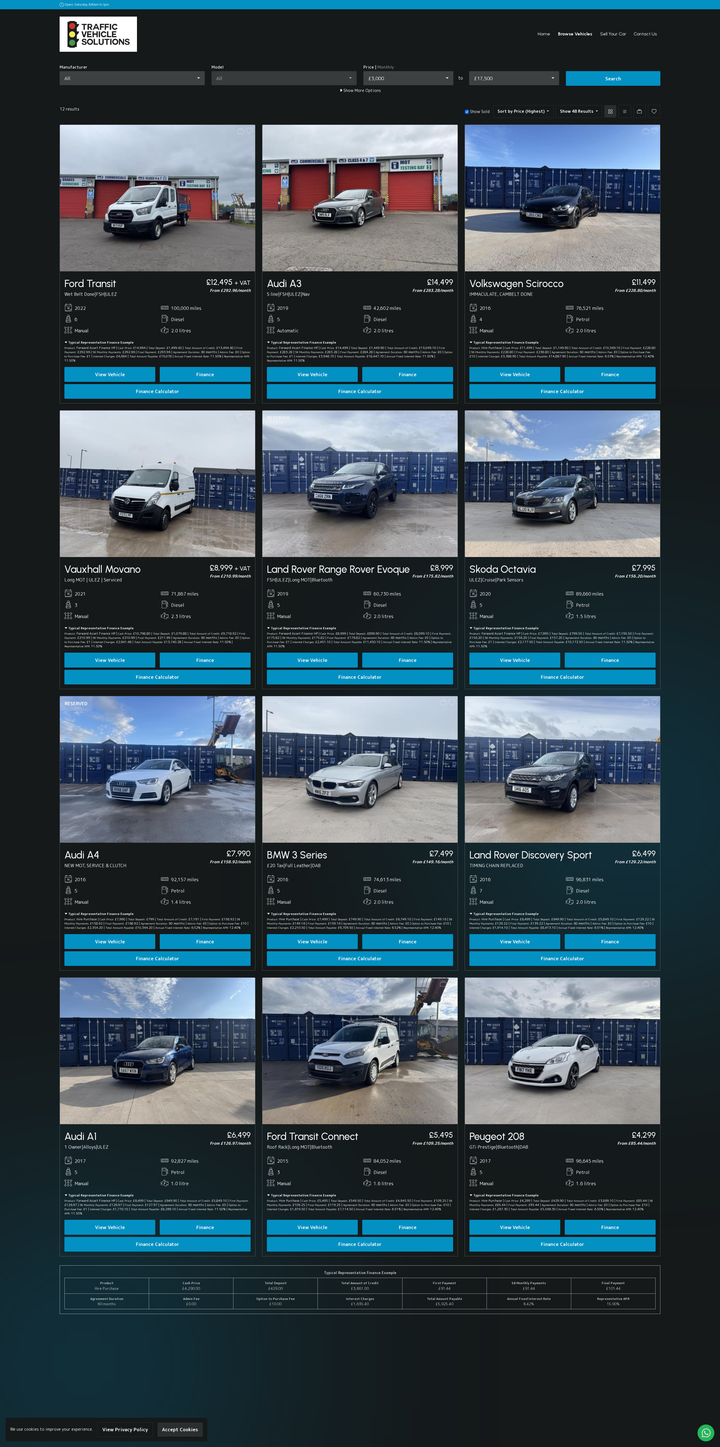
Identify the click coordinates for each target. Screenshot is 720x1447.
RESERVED (278, 417)
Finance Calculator (157, 391)
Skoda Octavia (502, 569)
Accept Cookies (180, 1429)
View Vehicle (110, 374)
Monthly (385, 67)
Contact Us (645, 34)
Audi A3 (284, 284)
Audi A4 (81, 855)
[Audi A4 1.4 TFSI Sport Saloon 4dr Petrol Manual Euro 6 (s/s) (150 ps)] (157, 769)
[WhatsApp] (706, 1433)
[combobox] (132, 78)
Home (544, 34)
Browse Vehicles (575, 34)
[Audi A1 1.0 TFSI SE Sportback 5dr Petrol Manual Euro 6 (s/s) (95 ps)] (157, 1050)
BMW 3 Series (297, 855)
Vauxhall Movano (102, 569)
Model (218, 67)
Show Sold (479, 111)
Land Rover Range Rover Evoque (338, 569)
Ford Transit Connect (312, 1136)
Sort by (521, 111)
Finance (205, 374)
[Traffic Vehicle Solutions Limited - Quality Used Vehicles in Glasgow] (98, 33)
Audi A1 (80, 1136)
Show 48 (576, 111)
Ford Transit (90, 284)
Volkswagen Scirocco (516, 284)
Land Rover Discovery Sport (530, 855)
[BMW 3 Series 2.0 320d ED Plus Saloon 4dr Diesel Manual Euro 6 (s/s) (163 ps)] (360, 769)
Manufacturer (73, 67)
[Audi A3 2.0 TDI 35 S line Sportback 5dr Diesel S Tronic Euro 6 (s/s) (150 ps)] (360, 198)
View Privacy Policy (125, 1429)
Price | (378, 67)
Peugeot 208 (496, 1136)
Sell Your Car (613, 34)
